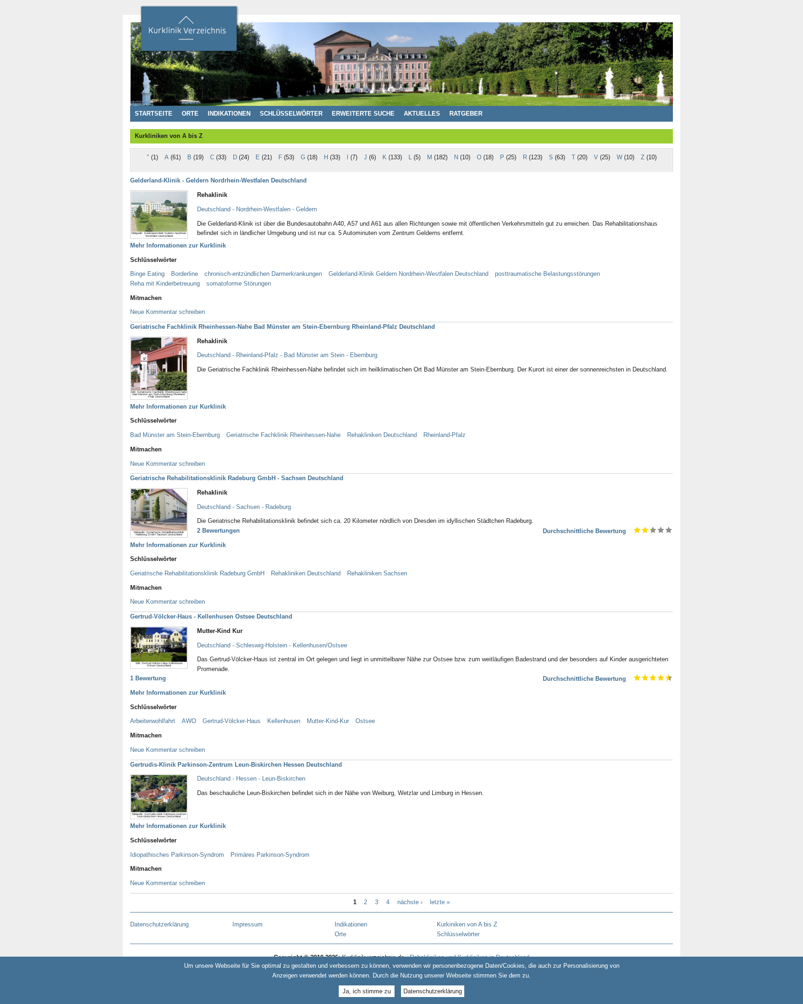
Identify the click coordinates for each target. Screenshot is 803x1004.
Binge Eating (147, 273)
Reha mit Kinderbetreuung (165, 283)
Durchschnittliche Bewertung (584, 531)
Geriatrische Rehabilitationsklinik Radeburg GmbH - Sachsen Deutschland (236, 478)
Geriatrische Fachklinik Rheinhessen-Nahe (283, 434)
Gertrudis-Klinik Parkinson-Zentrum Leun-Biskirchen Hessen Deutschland (236, 764)
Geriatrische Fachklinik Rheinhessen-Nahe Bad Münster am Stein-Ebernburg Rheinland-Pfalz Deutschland (282, 326)
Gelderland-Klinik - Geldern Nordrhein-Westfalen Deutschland (218, 180)
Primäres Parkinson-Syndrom (269, 854)
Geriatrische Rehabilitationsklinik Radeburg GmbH (197, 573)
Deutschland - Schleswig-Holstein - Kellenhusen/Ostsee (272, 645)
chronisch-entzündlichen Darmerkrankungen (263, 273)
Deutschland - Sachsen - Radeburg (244, 506)
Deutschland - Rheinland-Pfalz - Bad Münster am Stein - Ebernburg (287, 355)
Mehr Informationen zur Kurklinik (178, 245)
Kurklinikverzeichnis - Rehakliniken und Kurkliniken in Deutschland (189, 31)
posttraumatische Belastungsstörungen (547, 273)
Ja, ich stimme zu (366, 991)
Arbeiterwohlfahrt (152, 720)
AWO (189, 720)
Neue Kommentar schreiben (167, 311)
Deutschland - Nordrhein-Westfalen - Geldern (257, 209)
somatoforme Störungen (238, 283)
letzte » (440, 902)
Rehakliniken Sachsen (377, 573)
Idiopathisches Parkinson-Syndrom (177, 854)
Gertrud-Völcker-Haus (232, 720)
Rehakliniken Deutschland (382, 434)
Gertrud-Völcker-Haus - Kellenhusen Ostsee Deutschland (211, 616)
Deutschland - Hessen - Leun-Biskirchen (251, 778)
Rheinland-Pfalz (444, 434)
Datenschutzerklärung (432, 991)
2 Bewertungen (218, 530)
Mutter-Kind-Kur (328, 720)
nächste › (409, 902)
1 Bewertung (148, 678)
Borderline (184, 273)
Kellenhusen (283, 720)
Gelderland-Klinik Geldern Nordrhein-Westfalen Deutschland (408, 273)
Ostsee (365, 720)
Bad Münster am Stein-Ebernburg (175, 434)
